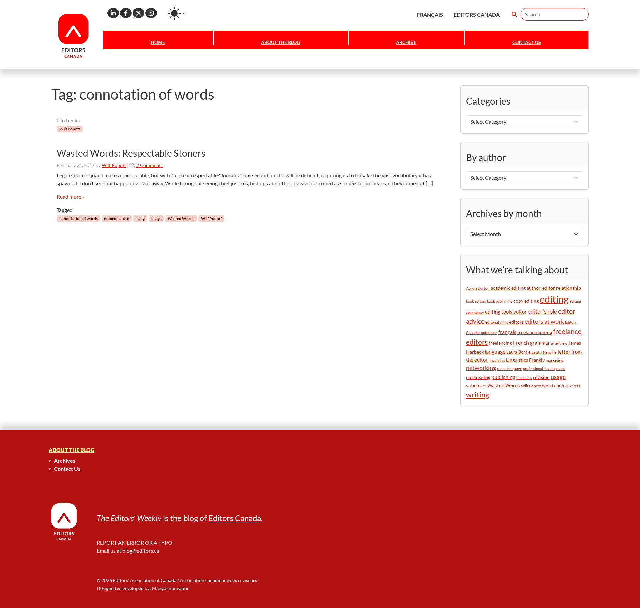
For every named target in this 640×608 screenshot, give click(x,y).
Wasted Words (181, 218)
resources (524, 377)
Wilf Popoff (69, 128)
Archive (406, 42)
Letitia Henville (544, 352)
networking (481, 367)
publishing (503, 377)
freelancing (500, 343)
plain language (509, 368)
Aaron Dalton (478, 288)
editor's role (542, 311)
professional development (544, 368)
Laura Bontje (518, 352)
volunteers (476, 385)
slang (140, 218)
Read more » (71, 196)
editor (520, 312)
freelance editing (534, 332)
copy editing (526, 301)
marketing (554, 360)
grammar (540, 343)
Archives (64, 460)
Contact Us (526, 42)
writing (477, 394)
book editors (476, 301)
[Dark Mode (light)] (176, 13)
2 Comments (149, 165)
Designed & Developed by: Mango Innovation (143, 588)
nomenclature (116, 218)
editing (554, 299)
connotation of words (78, 218)
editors (516, 322)
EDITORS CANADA (477, 14)
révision (541, 377)
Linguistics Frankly (525, 360)
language (495, 351)
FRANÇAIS (430, 14)
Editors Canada (234, 518)
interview (559, 343)
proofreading (478, 377)
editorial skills (496, 322)
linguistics (497, 360)
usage (156, 218)
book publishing (499, 301)
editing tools (498, 312)
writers (574, 386)
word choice (555, 385)
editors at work (544, 321)
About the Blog (280, 42)
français (507, 332)
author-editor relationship (554, 288)
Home (158, 42)
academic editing (508, 288)
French (521, 342)
